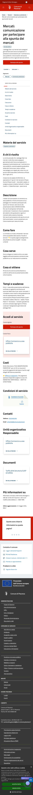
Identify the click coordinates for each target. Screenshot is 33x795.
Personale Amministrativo (11, 618)
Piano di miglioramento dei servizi (13, 760)
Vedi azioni (15, 69)
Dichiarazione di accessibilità (12, 758)
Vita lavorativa (8, 674)
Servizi (10, 15)
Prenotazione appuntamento (12, 730)
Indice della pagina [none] (10, 83)
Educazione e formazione (11, 649)
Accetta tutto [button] (16, 784)
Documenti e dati (9, 621)
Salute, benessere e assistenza (12, 665)
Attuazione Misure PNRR (11, 741)
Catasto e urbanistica (10, 643)
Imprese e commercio (20, 15)
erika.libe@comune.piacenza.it (16, 422)
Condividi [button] (6, 69)
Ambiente (6, 632)
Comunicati (7, 685)
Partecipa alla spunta (16, 62)
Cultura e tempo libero (10, 646)
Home (3, 15)
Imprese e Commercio (10, 660)
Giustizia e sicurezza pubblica (12, 657)
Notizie (6, 682)
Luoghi (6, 695)
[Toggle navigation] (3, 7)
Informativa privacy (9, 752)
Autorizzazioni (8, 640)
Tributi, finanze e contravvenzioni (13, 668)
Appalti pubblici (8, 638)
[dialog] (16, 780)
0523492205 (13, 418)
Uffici (5, 610)
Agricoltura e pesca (9, 629)
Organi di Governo (9, 605)
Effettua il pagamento (11, 376)
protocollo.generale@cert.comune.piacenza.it (17, 722)
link (7, 780)
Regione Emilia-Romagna (10, 2)
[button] (29, 8)
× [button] (31, 767)
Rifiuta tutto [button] (16, 788)
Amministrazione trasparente (12, 749)
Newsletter (7, 763)
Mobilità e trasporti (9, 663)
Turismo (6, 671)
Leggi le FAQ (7, 735)
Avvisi (5, 688)
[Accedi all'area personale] (26, 2)
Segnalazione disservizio (11, 733)
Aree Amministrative (10, 607)
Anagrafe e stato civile (10, 635)
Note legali (7, 755)
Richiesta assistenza (10, 738)
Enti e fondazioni (9, 613)
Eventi (6, 698)
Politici (6, 616)
